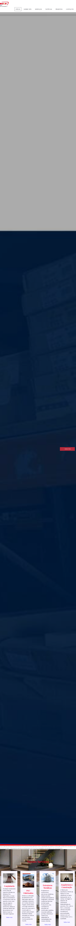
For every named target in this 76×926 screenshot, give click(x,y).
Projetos (59, 9)
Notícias (48, 9)
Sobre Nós (27, 9)
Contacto (70, 9)
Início (18, 9)
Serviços (38, 9)
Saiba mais (9, 917)
